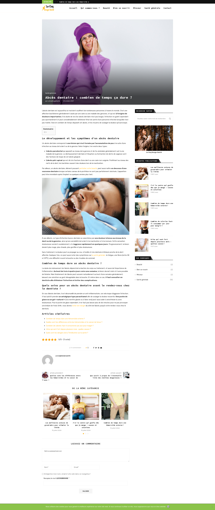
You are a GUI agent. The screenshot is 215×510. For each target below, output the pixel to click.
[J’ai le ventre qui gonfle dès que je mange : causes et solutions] (85, 406)
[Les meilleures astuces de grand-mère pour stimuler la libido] (56, 406)
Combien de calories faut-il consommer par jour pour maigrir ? (70, 326)
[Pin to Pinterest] (98, 348)
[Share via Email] (101, 348)
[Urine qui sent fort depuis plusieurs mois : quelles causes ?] (141, 245)
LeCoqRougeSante (54, 101)
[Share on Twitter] (96, 348)
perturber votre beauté (88, 168)
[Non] (212, 507)
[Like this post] (89, 348)
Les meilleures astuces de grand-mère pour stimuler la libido (57, 425)
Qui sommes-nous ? (90, 8)
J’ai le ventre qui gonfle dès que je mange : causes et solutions (86, 425)
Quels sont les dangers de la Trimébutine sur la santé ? (67, 333)
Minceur (137, 8)
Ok (168, 506)
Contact (167, 8)
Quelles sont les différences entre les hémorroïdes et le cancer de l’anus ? (74, 322)
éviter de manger (78, 306)
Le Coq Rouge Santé (154, 152)
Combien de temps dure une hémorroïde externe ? (65, 319)
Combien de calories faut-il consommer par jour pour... (80, 2)
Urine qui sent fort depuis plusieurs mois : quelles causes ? (68, 329)
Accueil (73, 8)
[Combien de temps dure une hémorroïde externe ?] (114, 406)
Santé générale (152, 8)
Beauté (106, 8)
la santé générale (98, 255)
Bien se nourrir (121, 8)
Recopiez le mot (56, 478)
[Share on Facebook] (93, 348)
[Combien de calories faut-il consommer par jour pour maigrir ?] (141, 227)
